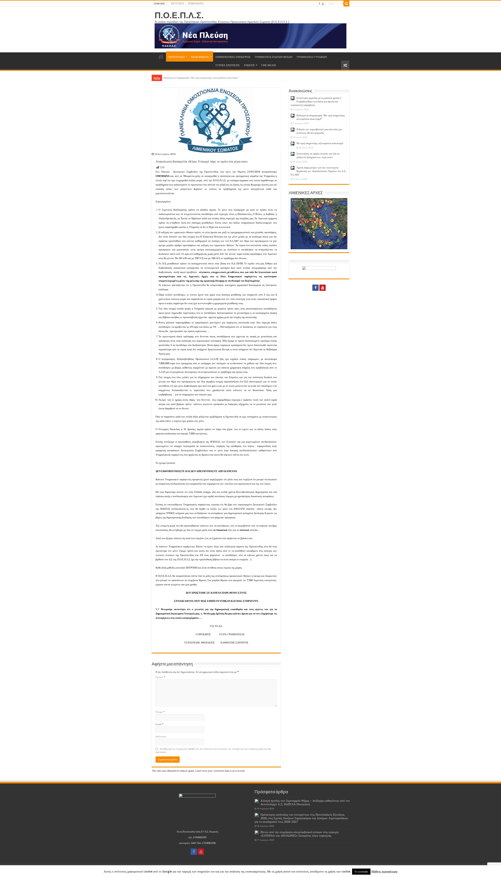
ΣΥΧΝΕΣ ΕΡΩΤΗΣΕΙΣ (227, 65)
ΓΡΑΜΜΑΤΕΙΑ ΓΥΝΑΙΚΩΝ (312, 56)
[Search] (346, 3)
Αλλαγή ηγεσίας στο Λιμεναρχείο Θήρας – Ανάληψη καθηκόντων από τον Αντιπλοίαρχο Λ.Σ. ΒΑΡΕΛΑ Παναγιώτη (305, 802)
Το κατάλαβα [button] (361, 871)
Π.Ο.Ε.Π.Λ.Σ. (179, 15)
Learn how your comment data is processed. (220, 770)
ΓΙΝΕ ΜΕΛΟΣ (268, 65)
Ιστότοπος (161, 736)
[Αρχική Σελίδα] (154, 56)
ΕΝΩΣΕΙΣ (249, 65)
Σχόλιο (160, 677)
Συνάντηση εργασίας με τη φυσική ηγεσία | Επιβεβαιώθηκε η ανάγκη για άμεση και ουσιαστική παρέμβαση (316, 101)
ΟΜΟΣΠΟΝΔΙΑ (176, 56)
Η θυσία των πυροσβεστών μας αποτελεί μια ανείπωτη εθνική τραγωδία (200, 77)
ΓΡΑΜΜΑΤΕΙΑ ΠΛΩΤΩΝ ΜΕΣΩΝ (273, 56)
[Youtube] (322, 3)
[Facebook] (319, 3)
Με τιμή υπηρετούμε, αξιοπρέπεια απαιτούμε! (319, 143)
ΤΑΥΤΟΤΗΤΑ (177, 3)
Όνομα (160, 712)
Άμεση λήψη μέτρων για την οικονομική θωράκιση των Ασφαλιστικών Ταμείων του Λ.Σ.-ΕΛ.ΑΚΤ (319, 171)
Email (159, 724)
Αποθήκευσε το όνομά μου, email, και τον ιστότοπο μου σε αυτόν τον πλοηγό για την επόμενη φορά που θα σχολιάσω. (213, 750)
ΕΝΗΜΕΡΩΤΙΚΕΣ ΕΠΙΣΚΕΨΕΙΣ (232, 56)
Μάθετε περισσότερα (384, 871)
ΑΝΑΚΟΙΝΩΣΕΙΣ (200, 56)
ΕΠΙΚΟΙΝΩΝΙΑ (196, 3)
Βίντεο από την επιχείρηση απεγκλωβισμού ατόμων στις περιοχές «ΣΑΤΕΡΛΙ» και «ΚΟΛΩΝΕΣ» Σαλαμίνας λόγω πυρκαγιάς (299, 833)
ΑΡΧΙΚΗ (161, 56)
